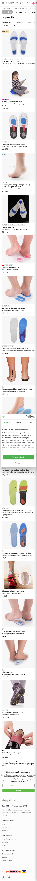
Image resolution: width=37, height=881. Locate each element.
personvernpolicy (8, 860)
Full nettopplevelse (18, 457)
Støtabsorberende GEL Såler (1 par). (15, 348)
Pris (15, 26)
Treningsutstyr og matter (20, 8)
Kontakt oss (6, 827)
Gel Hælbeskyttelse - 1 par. (11, 753)
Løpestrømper (21, 12)
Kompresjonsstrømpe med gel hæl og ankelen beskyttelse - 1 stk (16, 186)
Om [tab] (30, 422)
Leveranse (5, 830)
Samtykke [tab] (6, 422)
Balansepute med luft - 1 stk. (12, 102)
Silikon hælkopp (7, 672)
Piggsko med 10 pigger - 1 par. (13, 712)
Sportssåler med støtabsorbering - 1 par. (17, 553)
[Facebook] (4, 877)
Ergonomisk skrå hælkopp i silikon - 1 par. (17, 389)
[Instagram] (9, 877)
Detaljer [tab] (18, 422)
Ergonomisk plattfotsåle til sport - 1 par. (17, 510)
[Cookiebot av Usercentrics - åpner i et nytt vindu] (26, 416)
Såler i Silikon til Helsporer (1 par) (13, 631)
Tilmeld (18, 790)
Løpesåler (7, 12)
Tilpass (17, 463)
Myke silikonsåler (8, 227)
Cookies (5, 857)
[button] (23, 3)
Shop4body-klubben (9, 839)
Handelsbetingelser (8, 854)
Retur (3, 824)
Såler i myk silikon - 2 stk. (11, 61)
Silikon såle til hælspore (10, 267)
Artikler (4, 845)
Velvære (9, 8)
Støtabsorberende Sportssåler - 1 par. (16, 470)
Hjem (3, 8)
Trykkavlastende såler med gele (13, 144)
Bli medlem (5, 842)
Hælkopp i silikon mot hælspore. (13, 308)
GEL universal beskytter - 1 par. (13, 591)
